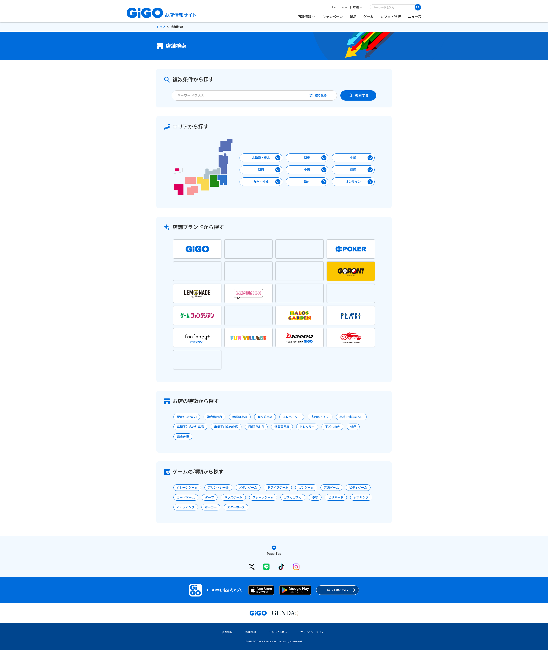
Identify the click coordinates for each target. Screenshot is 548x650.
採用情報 (251, 632)
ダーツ (209, 497)
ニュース (414, 17)
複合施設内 (214, 417)
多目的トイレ (320, 417)
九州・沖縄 (260, 181)
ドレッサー (307, 426)
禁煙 (353, 426)
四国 (353, 169)
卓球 (315, 497)
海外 (307, 181)
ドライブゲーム (277, 487)
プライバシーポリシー (313, 632)
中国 (307, 169)
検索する (362, 95)
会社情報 (227, 632)
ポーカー (211, 507)
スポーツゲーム (263, 497)
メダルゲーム (248, 487)
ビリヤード (335, 497)
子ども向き (332, 426)
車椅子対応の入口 (351, 417)
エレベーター (292, 417)
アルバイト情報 (278, 632)
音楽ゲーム (331, 487)
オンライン (353, 181)
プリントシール (218, 487)
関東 (307, 157)
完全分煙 (183, 436)
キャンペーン (332, 17)
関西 (261, 169)
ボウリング (361, 497)
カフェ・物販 (390, 17)
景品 (353, 17)
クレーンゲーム (187, 487)
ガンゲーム (306, 487)
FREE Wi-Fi (256, 426)
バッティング (186, 507)
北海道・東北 (261, 157)
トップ (160, 27)
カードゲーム (186, 497)
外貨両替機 (281, 426)
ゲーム (368, 17)
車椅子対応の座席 (226, 426)
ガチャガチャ (293, 497)
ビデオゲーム (358, 487)
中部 (353, 157)
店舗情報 (304, 17)
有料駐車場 (265, 417)
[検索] (417, 7)
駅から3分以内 (187, 417)
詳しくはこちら (337, 590)
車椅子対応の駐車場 (190, 426)
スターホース (236, 507)
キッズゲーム (233, 497)
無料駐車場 (239, 417)
